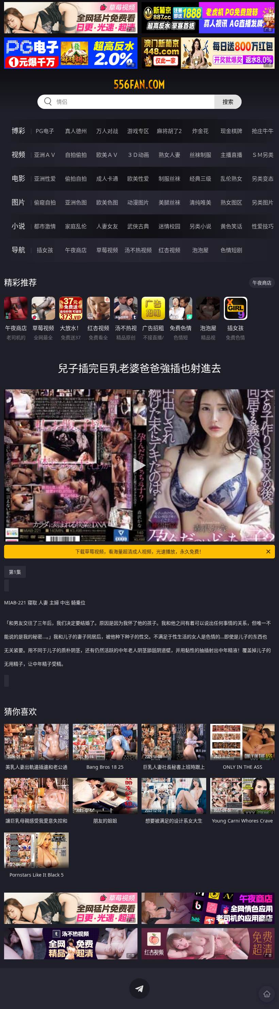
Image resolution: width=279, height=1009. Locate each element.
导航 (18, 250)
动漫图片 (138, 202)
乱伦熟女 (231, 178)
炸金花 (200, 131)
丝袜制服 (200, 155)
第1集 (15, 572)
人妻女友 (107, 226)
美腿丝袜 (169, 202)
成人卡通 (107, 178)
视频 (18, 154)
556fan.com (139, 84)
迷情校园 (169, 226)
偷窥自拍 (45, 202)
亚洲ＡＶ (45, 155)
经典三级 (200, 178)
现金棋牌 (231, 131)
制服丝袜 (169, 178)
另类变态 (263, 178)
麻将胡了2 (169, 131)
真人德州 (76, 131)
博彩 (18, 130)
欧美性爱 (138, 178)
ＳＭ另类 (263, 155)
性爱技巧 (263, 226)
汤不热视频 (138, 250)
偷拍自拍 (76, 178)
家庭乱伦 (76, 226)
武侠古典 (138, 226)
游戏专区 (138, 131)
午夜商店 (76, 250)
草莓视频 (107, 250)
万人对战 (107, 131)
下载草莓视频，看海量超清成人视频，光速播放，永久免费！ (139, 551)
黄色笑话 (231, 226)
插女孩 (45, 250)
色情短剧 (231, 250)
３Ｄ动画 (138, 155)
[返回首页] (267, 994)
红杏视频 (169, 250)
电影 (18, 178)
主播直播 (231, 155)
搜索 (228, 101)
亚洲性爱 (45, 178)
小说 (18, 226)
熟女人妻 (169, 155)
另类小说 (200, 226)
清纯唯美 (200, 202)
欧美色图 (107, 202)
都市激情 (45, 226)
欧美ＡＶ (107, 155)
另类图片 (263, 202)
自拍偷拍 (76, 155)
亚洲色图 (76, 202)
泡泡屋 (200, 250)
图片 (18, 202)
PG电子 (45, 131)
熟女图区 (231, 202)
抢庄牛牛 (263, 131)
